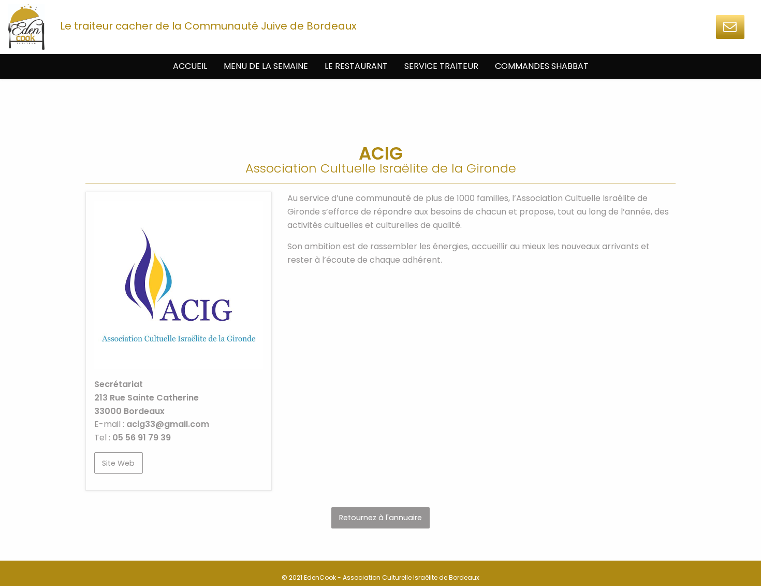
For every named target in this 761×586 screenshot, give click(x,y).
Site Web (118, 463)
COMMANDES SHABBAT (542, 66)
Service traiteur (441, 66)
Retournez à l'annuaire (380, 517)
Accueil (190, 66)
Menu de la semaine (266, 66)
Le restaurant (356, 66)
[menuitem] (190, 66)
